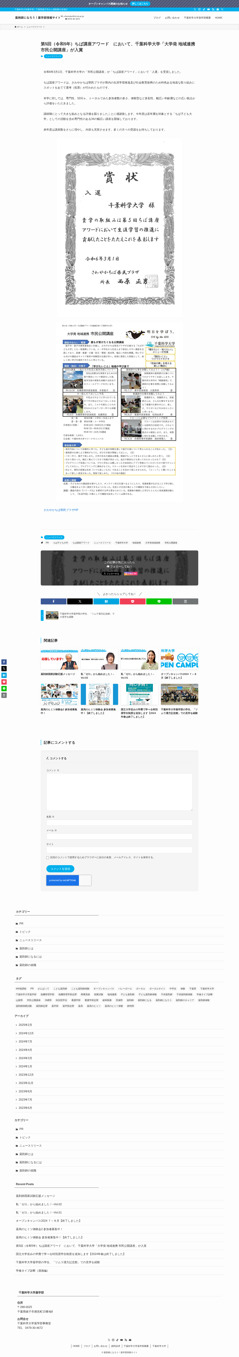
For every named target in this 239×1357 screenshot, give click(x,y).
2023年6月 (25, 1107)
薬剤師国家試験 (24, 1006)
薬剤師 (130, 1000)
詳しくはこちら (140, 3)
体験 (183, 988)
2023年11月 (26, 1083)
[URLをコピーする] (185, 601)
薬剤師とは (26, 948)
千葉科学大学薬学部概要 (136, 1346)
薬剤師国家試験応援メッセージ (35, 1195)
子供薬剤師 (166, 994)
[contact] (217, 9)
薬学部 (55, 1006)
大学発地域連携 (152, 543)
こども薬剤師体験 (80, 988)
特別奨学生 (61, 1000)
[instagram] (199, 9)
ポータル (140, 988)
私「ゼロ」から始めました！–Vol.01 (39, 1212)
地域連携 (136, 543)
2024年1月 (25, 1066)
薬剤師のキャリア (185, 1000)
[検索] (222, 9)
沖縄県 (48, 1000)
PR (47, 543)
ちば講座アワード (81, 543)
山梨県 (19, 1000)
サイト (50, 844)
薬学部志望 (68, 1006)
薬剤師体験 (204, 1000)
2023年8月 (25, 1091)
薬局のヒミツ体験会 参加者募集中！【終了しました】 (50, 1237)
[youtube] (208, 9)
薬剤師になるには (30, 956)
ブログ (86, 1346)
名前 (50, 816)
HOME (76, 1346)
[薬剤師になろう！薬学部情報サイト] (50, 17)
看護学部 (75, 1000)
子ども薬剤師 (127, 994)
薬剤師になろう (164, 1000)
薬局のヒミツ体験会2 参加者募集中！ (39, 1229)
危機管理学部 (47, 994)
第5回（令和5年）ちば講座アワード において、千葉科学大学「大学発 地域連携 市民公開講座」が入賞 (81, 1245)
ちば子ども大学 (60, 543)
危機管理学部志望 (67, 994)
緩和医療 (107, 1000)
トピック (25, 931)
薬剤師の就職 (27, 965)
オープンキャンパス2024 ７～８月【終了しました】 (49, 1220)
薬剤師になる (145, 1000)
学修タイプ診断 (205, 994)
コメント (52, 770)
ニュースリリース (53, 56)
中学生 (173, 988)
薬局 (80, 1006)
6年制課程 (21, 988)
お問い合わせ (100, 1346)
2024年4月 (25, 1049)
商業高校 (85, 994)
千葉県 (192, 988)
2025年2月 (25, 1024)
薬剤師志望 (41, 1006)
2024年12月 (26, 1033)
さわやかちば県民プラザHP (61, 509)
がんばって (43, 988)
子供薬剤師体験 (184, 994)
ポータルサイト (157, 988)
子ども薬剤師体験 (148, 994)
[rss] (213, 9)
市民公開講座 (171, 543)
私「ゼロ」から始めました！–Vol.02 (39, 1204)
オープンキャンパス (104, 988)
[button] (53, 601)
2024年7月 (25, 1041)
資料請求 (115, 1346)
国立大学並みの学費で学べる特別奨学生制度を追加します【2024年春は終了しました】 (71, 1254)
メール (51, 830)
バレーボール (125, 988)
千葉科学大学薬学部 (26, 994)
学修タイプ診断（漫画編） (33, 1270)
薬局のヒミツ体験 (114, 1006)
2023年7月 (25, 1099)
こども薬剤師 (60, 988)
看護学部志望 (91, 1000)
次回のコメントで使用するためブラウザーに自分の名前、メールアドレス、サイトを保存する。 (102, 857)
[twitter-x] (195, 9)
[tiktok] (204, 9)
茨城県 (119, 1000)
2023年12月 (26, 1074)
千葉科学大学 (121, 543)
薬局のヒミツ (94, 1006)
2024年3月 (25, 1058)
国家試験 (98, 994)
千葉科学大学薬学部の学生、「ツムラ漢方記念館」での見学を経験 (58, 1262)
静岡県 (130, 1006)
